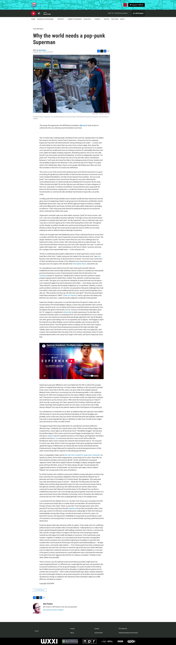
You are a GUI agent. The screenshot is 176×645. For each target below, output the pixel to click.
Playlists (87, 19)
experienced (72, 508)
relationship (67, 312)
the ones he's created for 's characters (83, 455)
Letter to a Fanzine (70, 295)
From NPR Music (38, 29)
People (106, 19)
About (122, 19)
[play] (33, 13)
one (99, 256)
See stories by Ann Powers (53, 610)
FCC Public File (123, 628)
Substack (42, 275)
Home (33, 19)
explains (50, 436)
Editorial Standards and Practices (128, 632)
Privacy (72, 628)
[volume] (39, 13)
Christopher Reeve (80, 264)
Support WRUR (137, 5)
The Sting (114, 19)
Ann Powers (42, 50)
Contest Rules (99, 632)
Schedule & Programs (45, 19)
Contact (97, 628)
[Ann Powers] (37, 608)
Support (60, 19)
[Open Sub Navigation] (55, 19)
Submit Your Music (75, 19)
